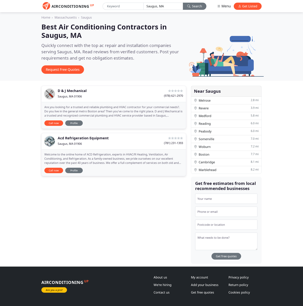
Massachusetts (66, 17)
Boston (228, 154)
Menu (226, 6)
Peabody (228, 131)
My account (199, 277)
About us (160, 277)
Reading (228, 123)
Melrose (228, 100)
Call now (54, 123)
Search (196, 6)
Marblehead (228, 170)
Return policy (238, 285)
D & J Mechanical (72, 90)
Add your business (204, 285)
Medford (228, 116)
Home (45, 17)
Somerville (228, 139)
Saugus (86, 17)
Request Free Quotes (63, 69)
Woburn (228, 146)
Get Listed (249, 6)
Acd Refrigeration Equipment (83, 138)
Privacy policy (238, 277)
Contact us (162, 292)
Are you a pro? (54, 290)
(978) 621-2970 (173, 96)
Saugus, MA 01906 (70, 96)
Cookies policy (239, 292)
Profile (74, 123)
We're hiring (162, 285)
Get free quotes (226, 256)
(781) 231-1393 (173, 143)
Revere (228, 108)
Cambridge (228, 162)
